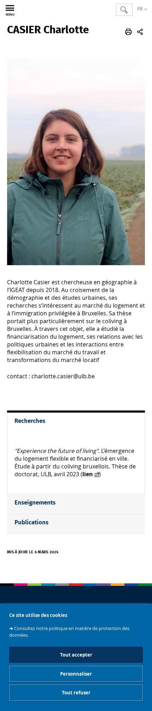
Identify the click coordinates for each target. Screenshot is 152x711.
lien (87, 474)
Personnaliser (76, 674)
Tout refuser (76, 692)
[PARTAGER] (140, 32)
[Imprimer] (128, 32)
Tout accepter (76, 655)
